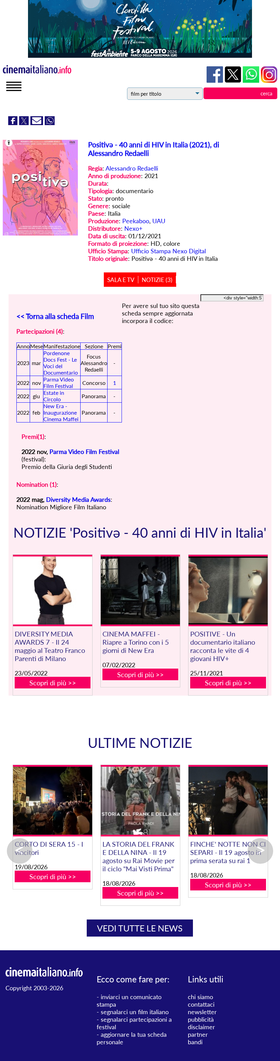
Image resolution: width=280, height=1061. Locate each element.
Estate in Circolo (53, 395)
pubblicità (201, 1019)
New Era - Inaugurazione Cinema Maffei (61, 412)
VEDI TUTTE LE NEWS (140, 928)
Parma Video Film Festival (58, 382)
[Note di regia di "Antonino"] (210, 800)
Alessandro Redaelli (132, 168)
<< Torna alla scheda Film (55, 316)
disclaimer (201, 1027)
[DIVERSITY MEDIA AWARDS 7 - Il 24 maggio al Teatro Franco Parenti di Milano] (52, 590)
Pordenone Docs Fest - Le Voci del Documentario (60, 363)
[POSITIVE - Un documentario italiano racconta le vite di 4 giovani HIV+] (227, 590)
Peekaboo (135, 221)
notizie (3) (157, 279)
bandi (195, 1042)
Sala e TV (121, 279)
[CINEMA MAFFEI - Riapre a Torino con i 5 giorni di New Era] (140, 590)
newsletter (202, 1012)
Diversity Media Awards (78, 499)
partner (198, 1034)
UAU (158, 221)
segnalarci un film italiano (135, 1012)
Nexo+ (133, 228)
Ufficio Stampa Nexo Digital (168, 251)
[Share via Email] (37, 122)
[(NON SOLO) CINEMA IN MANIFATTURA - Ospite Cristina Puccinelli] (122, 800)
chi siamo (200, 996)
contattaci (201, 1004)
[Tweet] (24, 122)
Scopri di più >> (52, 683)
